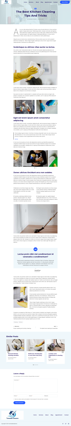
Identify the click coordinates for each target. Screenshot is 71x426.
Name (16, 395)
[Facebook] (63, 424)
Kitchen (20, 322)
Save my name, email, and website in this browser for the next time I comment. (31, 399)
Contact (55, 2)
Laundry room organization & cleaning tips (55, 355)
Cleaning (16, 322)
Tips (35, 8)
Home (25, 2)
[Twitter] (66, 424)
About (37, 2)
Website (46, 395)
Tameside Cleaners (33, 19)
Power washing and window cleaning (22, 327)
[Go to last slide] (14, 158)
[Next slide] (57, 158)
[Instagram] (68, 424)
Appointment (48, 2)
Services (41, 415)
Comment (16, 380)
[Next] (63, 351)
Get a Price (65, 2)
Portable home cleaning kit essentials (49, 327)
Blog (42, 2)
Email (30, 395)
